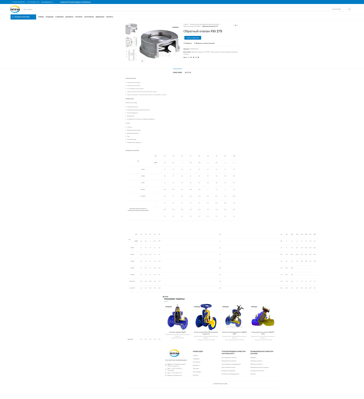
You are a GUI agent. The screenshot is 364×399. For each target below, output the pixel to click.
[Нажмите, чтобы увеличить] (142, 61)
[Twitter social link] (191, 57)
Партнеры (196, 368)
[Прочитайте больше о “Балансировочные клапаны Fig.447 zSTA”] (274, 311)
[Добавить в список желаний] (189, 307)
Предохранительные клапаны (259, 367)
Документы (196, 365)
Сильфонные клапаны (257, 370)
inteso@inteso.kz (47, 2)
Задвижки (253, 357)
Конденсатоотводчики (228, 370)
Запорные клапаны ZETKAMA (206, 340)
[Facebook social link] (189, 57)
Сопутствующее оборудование (231, 364)
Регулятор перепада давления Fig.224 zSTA (234, 333)
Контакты (196, 375)
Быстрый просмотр (189, 315)
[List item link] (177, 369)
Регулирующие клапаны (229, 357)
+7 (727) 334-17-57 (33, 2)
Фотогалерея (197, 372)
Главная (185, 24)
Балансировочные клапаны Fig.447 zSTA (263, 333)
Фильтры (253, 374)
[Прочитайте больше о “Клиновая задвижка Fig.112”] (189, 311)
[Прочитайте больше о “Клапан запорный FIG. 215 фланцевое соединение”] (217, 311)
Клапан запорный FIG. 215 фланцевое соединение (206, 333)
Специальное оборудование (230, 374)
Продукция (196, 358)
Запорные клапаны (256, 361)
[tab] (177, 71)
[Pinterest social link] (193, 57)
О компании (196, 362)
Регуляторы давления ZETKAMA (234, 340)
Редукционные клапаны (229, 361)
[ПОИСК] (349, 9)
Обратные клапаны (256, 364)
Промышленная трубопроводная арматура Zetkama (205, 24)
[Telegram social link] (198, 57)
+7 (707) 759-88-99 (18, 2)
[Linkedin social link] (196, 57)
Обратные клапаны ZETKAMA (192, 26)
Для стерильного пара (228, 367)
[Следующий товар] (237, 25)
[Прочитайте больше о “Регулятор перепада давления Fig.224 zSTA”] (246, 311)
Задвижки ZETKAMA (178, 338)
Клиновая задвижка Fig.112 (177, 332)
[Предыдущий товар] (234, 25)
